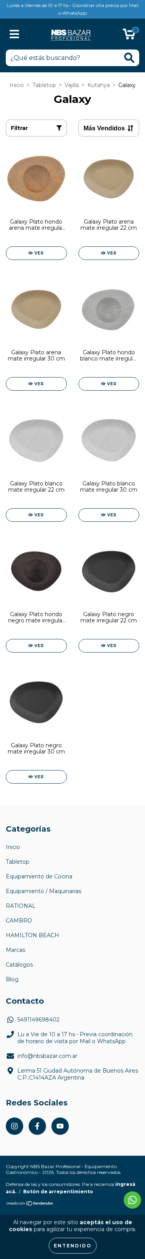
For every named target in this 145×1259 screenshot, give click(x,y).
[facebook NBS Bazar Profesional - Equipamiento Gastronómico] (37, 1126)
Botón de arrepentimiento (58, 1191)
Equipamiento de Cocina (39, 876)
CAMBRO (19, 920)
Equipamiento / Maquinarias (43, 891)
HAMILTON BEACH (32, 935)
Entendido (73, 1246)
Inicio (17, 85)
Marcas (15, 949)
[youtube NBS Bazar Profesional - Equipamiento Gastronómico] (60, 1126)
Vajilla (72, 85)
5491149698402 (38, 1019)
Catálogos (19, 964)
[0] (129, 35)
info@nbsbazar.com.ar (47, 1055)
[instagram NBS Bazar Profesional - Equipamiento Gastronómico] (14, 1126)
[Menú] (14, 34)
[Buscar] (129, 58)
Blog (12, 979)
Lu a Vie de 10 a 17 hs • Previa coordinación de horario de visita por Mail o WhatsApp (75, 1038)
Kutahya (98, 85)
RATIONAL (21, 905)
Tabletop (44, 85)
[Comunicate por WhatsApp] (132, 1200)
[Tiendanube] (30, 1204)
